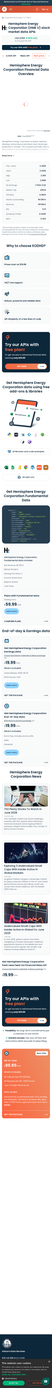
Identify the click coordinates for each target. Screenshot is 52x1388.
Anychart (47, 131)
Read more (16, 1372)
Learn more (26, 4)
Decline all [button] (38, 1383)
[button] (26, 1374)
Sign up (45, 9)
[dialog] (26, 1373)
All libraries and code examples (28, 451)
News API (25, 55)
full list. (7, 1105)
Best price (39, 55)
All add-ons (28, 477)
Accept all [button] (13, 1383)
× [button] (49, 1362)
